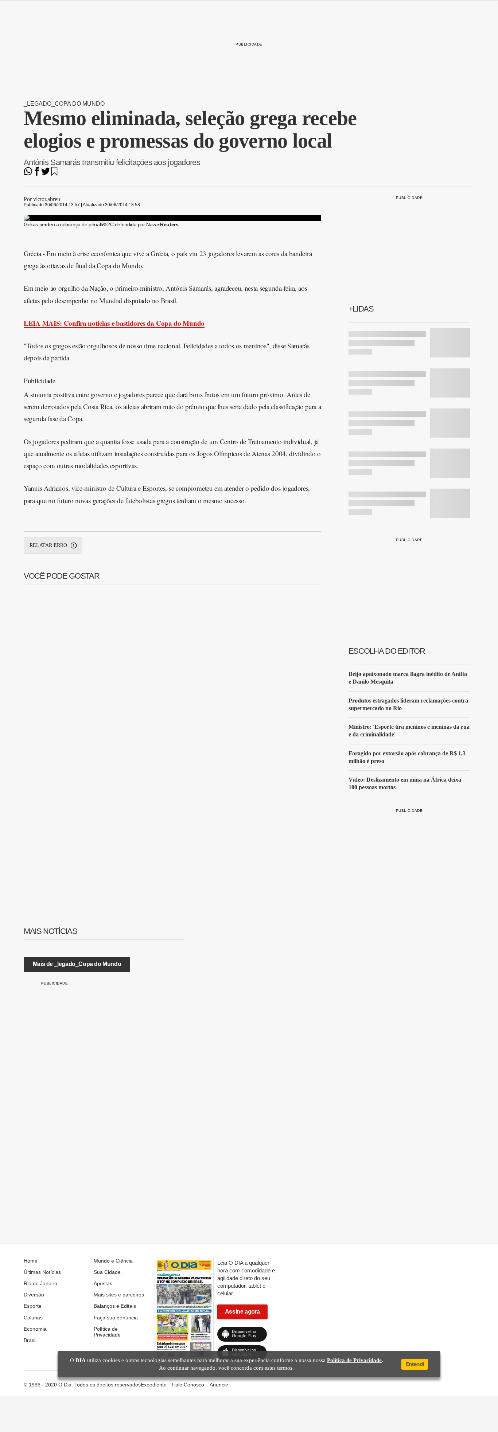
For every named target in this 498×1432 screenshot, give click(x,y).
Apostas (103, 1283)
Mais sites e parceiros (119, 1295)
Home (31, 1261)
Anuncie (219, 1385)
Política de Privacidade (107, 1332)
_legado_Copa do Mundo (64, 104)
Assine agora (242, 1311)
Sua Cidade (107, 1272)
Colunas (33, 1318)
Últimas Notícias (42, 1272)
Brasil (30, 1340)
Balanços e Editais (115, 1306)
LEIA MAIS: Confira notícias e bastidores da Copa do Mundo (114, 323)
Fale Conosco (188, 1385)
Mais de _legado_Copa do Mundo (77, 964)
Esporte (33, 1306)
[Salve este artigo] (54, 174)
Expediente (154, 1385)
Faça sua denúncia (116, 1318)
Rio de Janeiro (40, 1283)
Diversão (34, 1295)
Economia (35, 1329)
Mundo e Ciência (113, 1261)
